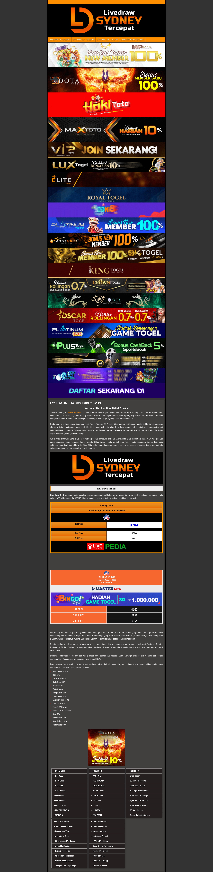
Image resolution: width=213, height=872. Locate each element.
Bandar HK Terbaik (100, 851)
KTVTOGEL (59, 781)
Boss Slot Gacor (62, 821)
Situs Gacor (135, 776)
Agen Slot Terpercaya (139, 800)
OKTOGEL (59, 786)
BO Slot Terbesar (99, 866)
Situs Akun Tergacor (138, 805)
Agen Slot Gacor (99, 831)
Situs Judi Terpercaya (139, 795)
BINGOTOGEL (97, 795)
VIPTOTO (59, 815)
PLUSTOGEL (97, 810)
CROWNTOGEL (98, 786)
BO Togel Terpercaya (139, 790)
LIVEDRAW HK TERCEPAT (60, 40)
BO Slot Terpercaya (138, 781)
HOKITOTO (134, 771)
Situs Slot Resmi (99, 821)
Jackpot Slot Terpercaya (65, 866)
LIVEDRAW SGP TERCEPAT (83, 40)
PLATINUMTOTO (62, 810)
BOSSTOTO (97, 771)
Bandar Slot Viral (62, 831)
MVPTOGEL (60, 795)
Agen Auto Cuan (62, 836)
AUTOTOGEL (60, 790)
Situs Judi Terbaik (137, 786)
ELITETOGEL (60, 800)
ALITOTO (96, 805)
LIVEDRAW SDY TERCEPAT (107, 40)
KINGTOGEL (97, 815)
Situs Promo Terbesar (64, 856)
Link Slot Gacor (98, 856)
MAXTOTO (96, 776)
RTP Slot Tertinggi (100, 841)
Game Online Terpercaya (102, 846)
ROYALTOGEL (60, 805)
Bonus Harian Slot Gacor (140, 815)
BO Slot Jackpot (136, 810)
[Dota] (106, 747)
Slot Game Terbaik (100, 836)
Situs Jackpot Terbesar (65, 841)
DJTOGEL (59, 776)
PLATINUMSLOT (99, 781)
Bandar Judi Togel (62, 851)
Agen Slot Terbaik (63, 846)
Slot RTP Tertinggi (100, 861)
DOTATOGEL (60, 771)
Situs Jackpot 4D (99, 826)
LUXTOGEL (96, 800)
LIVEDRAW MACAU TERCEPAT (132, 40)
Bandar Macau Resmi (64, 861)
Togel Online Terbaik (64, 826)
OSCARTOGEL (98, 790)
